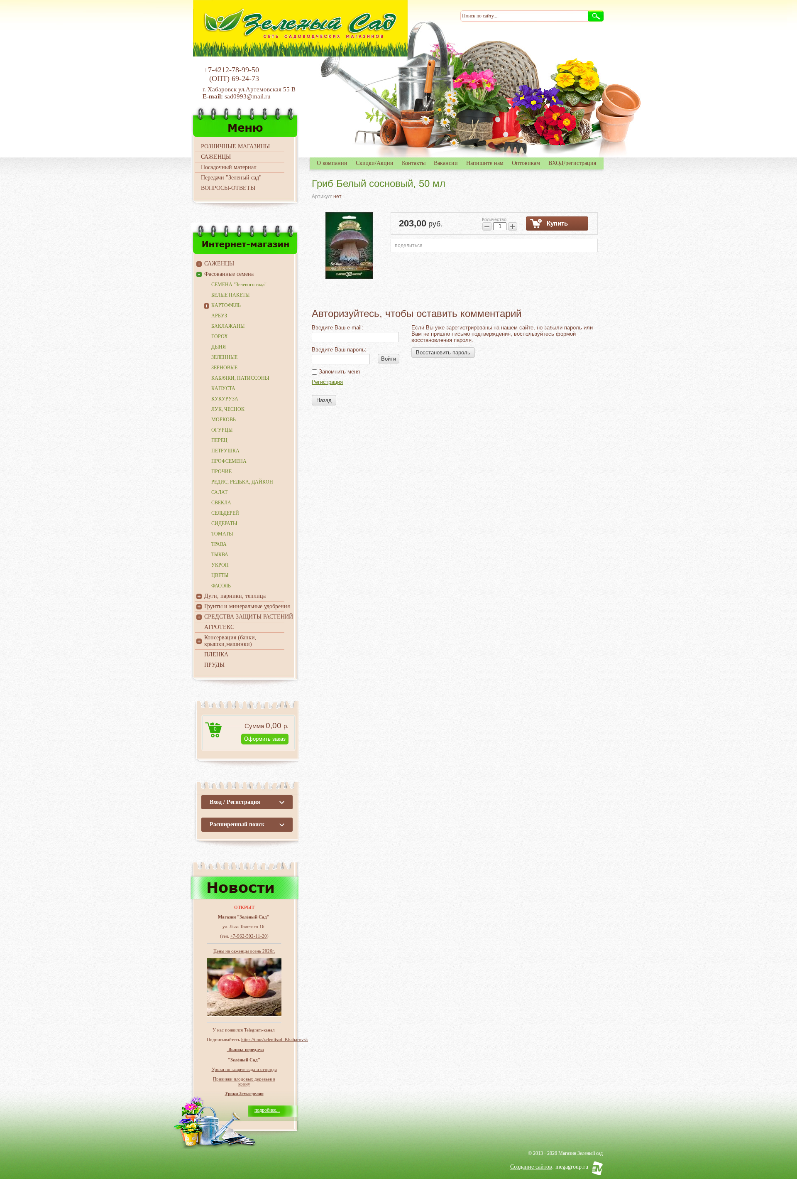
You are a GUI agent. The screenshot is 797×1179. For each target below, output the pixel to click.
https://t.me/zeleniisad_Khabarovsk (274, 1039)
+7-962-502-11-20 (248, 935)
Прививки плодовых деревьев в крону (244, 1081)
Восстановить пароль (443, 352)
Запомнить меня (338, 371)
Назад (324, 400)
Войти (388, 359)
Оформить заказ (265, 739)
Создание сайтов (531, 1167)
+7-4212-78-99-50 (231, 70)
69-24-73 (245, 78)
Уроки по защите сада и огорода (244, 1069)
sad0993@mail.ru (248, 96)
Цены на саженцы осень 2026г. (244, 950)
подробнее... (267, 1110)
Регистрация (327, 382)
